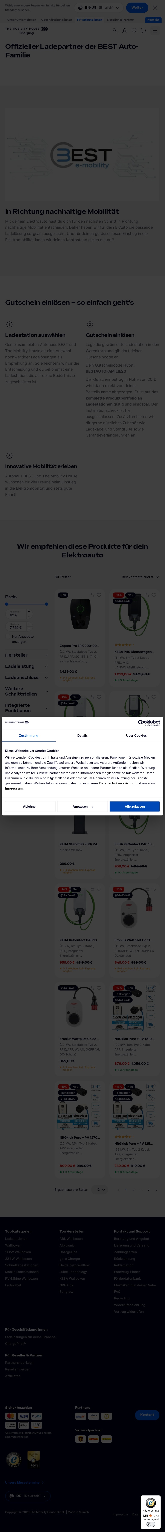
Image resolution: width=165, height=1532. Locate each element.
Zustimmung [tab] (28, 735)
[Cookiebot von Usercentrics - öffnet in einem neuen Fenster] (141, 723)
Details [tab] (82, 735)
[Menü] (158, 1498)
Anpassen (80, 806)
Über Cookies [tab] (136, 735)
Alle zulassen (135, 806)
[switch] (151, 1524)
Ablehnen (30, 806)
